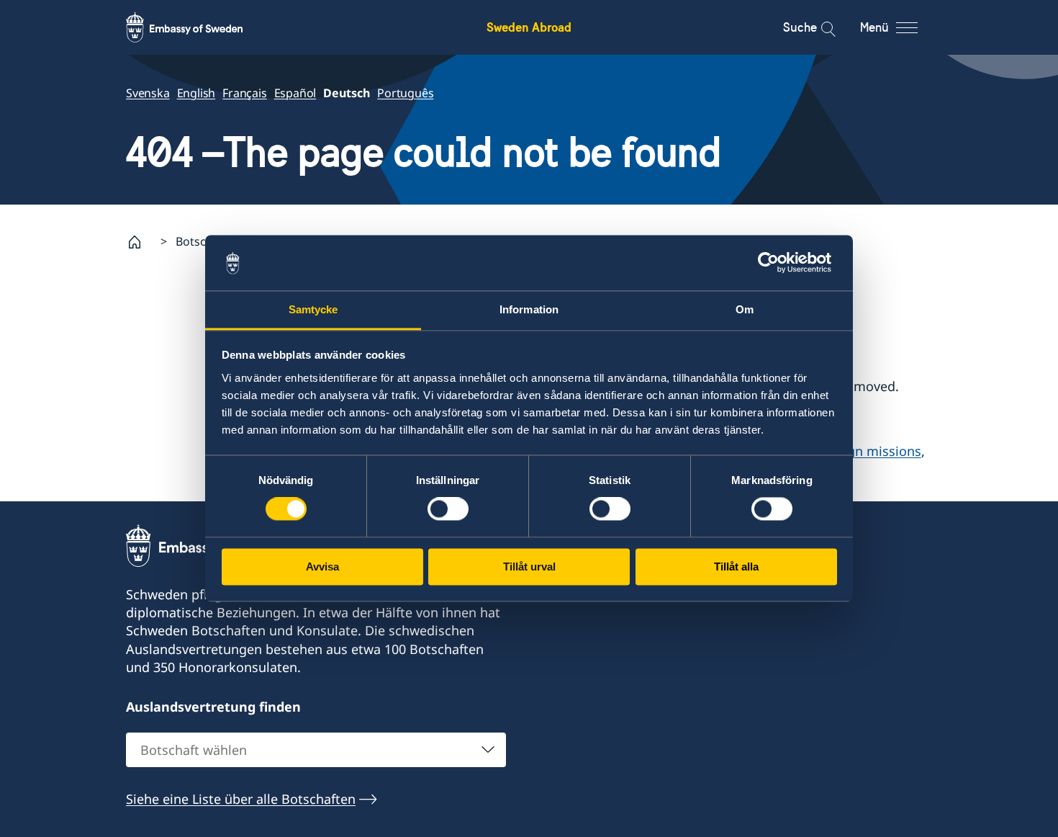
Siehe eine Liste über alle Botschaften (241, 798)
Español (295, 93)
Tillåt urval (529, 566)
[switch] (448, 509)
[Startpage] (140, 242)
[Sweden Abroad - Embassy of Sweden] (198, 27)
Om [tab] (745, 309)
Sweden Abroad (529, 27)
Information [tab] (529, 309)
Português (405, 93)
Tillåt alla (736, 566)
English (196, 93)
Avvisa (322, 566)
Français (244, 93)
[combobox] (316, 750)
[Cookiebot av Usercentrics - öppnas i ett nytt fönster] (774, 263)
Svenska (148, 93)
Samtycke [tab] (313, 309)
